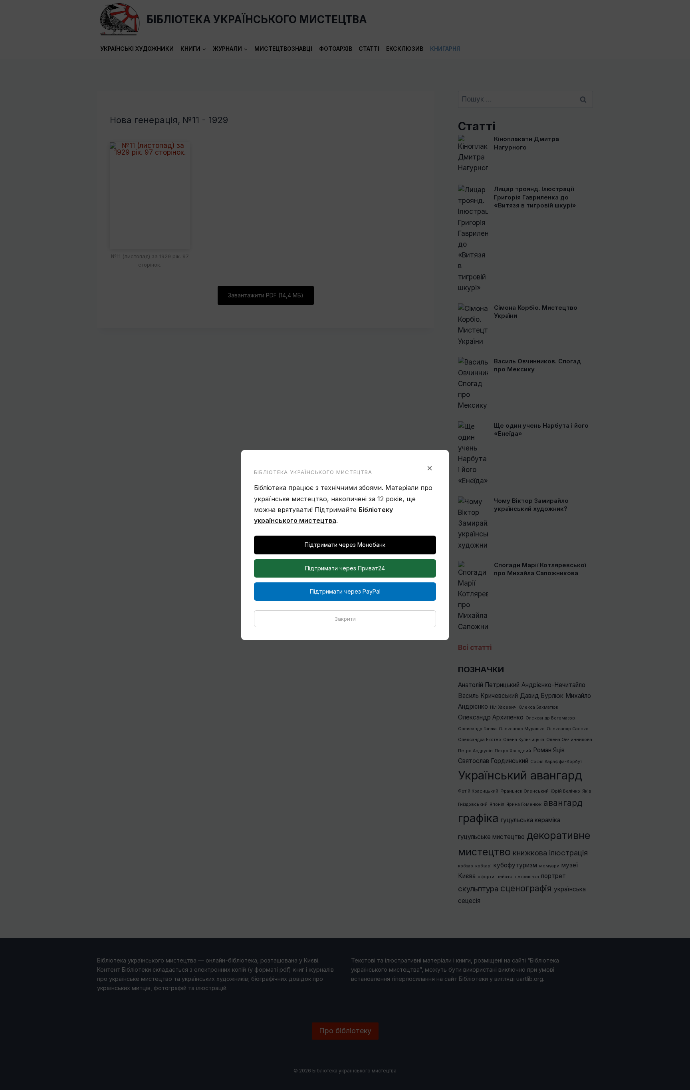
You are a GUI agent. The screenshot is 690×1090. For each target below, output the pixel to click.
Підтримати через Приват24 (345, 568)
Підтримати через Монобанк (345, 544)
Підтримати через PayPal (345, 591)
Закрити (345, 619)
